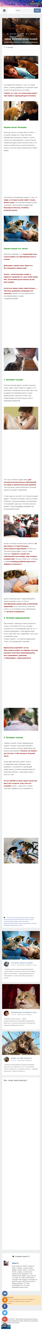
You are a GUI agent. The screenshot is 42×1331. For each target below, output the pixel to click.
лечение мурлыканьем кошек (16, 922)
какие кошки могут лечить (27, 923)
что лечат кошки (12, 917)
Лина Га (15, 1263)
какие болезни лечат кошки (24, 919)
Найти (37, 10)
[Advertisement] (21, 176)
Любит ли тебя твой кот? (21, 1058)
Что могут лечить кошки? (22, 963)
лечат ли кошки (24, 917)
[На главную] (12, 3)
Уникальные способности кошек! (24, 1012)
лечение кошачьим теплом (13, 925)
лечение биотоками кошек (13, 921)
